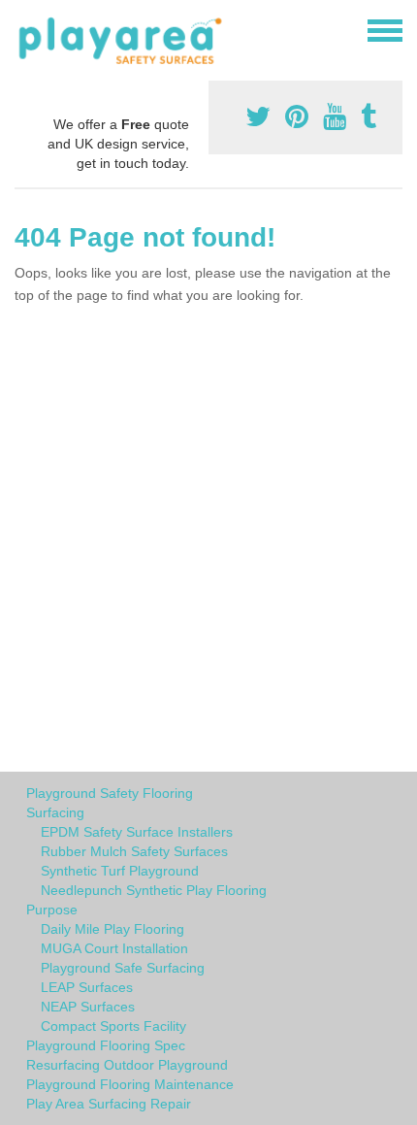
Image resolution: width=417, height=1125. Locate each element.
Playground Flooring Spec (105, 1045)
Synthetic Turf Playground (120, 870)
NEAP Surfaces (88, 1006)
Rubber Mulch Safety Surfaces (134, 851)
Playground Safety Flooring (109, 793)
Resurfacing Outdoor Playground (127, 1065)
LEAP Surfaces (87, 987)
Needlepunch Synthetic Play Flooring (154, 890)
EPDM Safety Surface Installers (137, 832)
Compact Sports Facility (113, 1026)
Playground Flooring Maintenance (130, 1084)
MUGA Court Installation (114, 948)
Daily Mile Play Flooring (112, 929)
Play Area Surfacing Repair (108, 1103)
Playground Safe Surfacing (123, 968)
